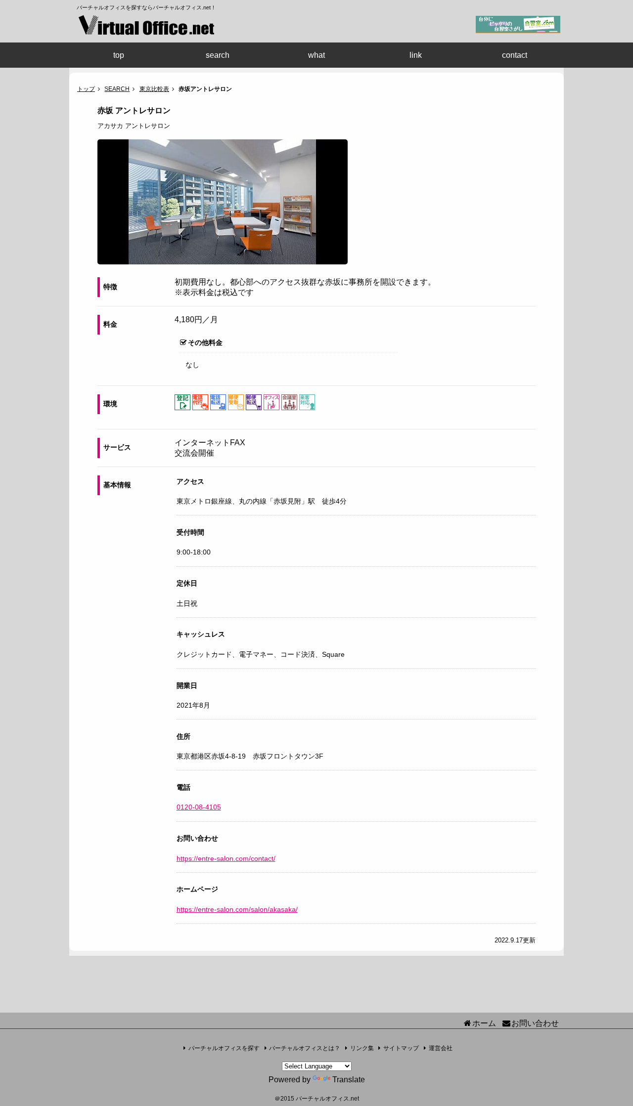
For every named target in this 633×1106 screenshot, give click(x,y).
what (316, 55)
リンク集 (362, 1048)
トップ (86, 88)
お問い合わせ (535, 1023)
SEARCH (117, 88)
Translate (348, 1079)
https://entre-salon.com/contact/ (226, 858)
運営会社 (440, 1048)
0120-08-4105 (199, 807)
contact (514, 55)
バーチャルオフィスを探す (224, 1048)
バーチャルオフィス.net (327, 1098)
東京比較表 (154, 88)
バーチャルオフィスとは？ (304, 1048)
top (118, 55)
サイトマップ (401, 1048)
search (217, 55)
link (415, 55)
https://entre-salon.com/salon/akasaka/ (237, 909)
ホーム (484, 1023)
